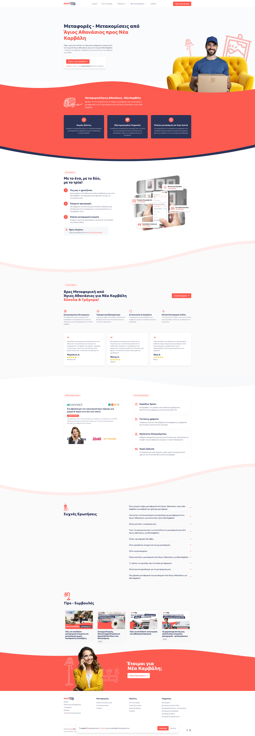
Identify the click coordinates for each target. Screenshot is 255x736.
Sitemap (66, 710)
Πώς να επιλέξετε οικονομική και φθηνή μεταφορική (143, 633)
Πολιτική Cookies (68, 731)
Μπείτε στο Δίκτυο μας (104, 703)
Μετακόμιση (166, 703)
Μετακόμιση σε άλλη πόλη (170, 705)
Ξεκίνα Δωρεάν (180, 295)
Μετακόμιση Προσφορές (170, 711)
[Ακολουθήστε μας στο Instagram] (190, 730)
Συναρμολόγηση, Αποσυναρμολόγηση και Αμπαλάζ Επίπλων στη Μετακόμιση (109, 635)
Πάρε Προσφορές (182, 4)
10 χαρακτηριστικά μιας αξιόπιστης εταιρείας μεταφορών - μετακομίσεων (175, 634)
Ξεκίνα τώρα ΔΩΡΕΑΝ (76, 62)
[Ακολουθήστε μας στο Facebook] (187, 730)
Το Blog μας (68, 707)
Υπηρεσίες (120, 4)
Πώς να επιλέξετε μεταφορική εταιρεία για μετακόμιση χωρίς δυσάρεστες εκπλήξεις (76, 635)
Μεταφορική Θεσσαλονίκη (170, 716)
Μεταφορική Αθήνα (168, 714)
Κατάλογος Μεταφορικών (72, 705)
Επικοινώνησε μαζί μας (73, 713)
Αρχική (94, 4)
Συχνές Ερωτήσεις (95, 232)
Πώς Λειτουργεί (107, 4)
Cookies (102, 728)
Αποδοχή (163, 728)
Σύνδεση (153, 4)
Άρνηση (173, 728)
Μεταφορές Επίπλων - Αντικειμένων (174, 708)
